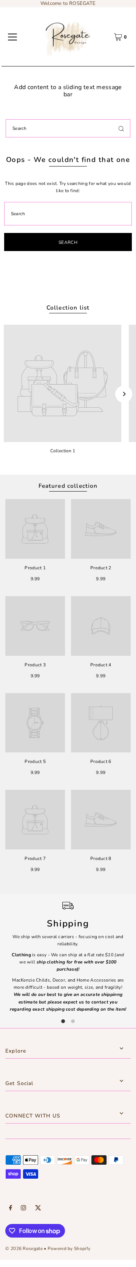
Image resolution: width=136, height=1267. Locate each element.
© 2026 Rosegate (23, 1248)
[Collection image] (62, 383)
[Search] (121, 128)
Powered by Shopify (69, 1248)
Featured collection (68, 486)
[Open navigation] (12, 37)
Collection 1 (62, 451)
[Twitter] (38, 1209)
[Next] (123, 393)
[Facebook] (10, 1209)
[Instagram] (23, 1209)
